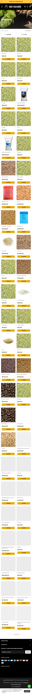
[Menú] (2, 6)
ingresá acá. (26, 682)
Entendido (27, 691)
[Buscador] (27, 6)
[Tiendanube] (16, 687)
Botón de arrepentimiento (16, 684)
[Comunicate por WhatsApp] (29, 686)
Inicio (2, 30)
